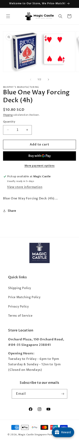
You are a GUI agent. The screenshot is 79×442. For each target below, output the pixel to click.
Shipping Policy (19, 288)
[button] (8, 16)
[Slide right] (48, 79)
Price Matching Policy (24, 297)
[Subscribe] (62, 394)
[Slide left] (30, 79)
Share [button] (12, 211)
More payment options (40, 165)
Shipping (8, 115)
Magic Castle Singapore (32, 434)
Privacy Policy (18, 307)
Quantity (9, 122)
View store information (24, 187)
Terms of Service (20, 316)
